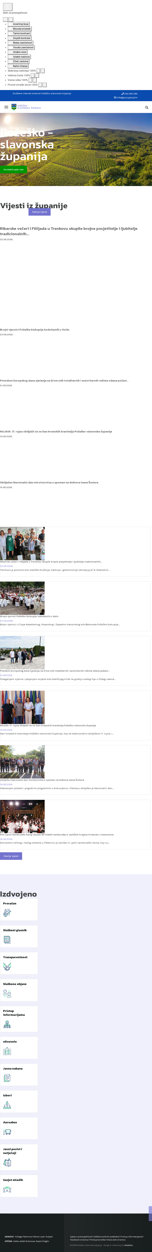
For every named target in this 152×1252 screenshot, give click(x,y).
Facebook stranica (79, 1240)
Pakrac (36, 1236)
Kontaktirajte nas (13, 169)
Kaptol (39, 1241)
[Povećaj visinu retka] (35, 80)
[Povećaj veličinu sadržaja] (43, 70)
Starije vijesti (39, 211)
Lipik (42, 1236)
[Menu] (6, 107)
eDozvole (10, 1041)
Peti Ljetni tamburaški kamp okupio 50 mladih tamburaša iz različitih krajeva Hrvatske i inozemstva (57, 834)
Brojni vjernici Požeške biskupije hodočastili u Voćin (34, 329)
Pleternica (27, 1236)
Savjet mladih (13, 1180)
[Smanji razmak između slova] (40, 84)
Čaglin (46, 1241)
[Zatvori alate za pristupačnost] (11, 19)
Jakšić (22, 1241)
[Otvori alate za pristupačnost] (7, 7)
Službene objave (15, 984)
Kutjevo (49, 1236)
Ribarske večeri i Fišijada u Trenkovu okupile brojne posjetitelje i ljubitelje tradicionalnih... (68, 231)
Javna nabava (13, 1068)
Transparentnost (15, 957)
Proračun (9, 903)
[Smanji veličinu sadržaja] (38, 70)
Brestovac (30, 1241)
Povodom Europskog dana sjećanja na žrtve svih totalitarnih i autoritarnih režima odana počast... (64, 380)
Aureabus (10, 1122)
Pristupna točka (98, 1240)
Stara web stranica (116, 1240)
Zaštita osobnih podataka (106, 1236)
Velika (16, 1241)
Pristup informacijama (14, 1013)
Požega (18, 1236)
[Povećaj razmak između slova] (45, 84)
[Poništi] (5, 19)
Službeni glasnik (15, 930)
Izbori (7, 1095)
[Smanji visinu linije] (30, 80)
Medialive (129, 1245)
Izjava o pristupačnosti (81, 1236)
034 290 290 (130, 93)
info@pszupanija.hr (127, 97)
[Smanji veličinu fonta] (33, 75)
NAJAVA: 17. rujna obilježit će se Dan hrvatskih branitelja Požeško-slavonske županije (56, 431)
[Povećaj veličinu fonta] (37, 75)
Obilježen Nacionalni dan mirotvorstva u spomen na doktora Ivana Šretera (49, 482)
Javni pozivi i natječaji (12, 1151)
